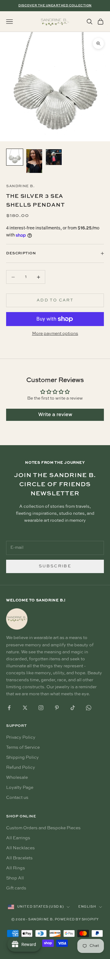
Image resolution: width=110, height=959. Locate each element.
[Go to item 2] (34, 161)
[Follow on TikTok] (73, 708)
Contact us (17, 798)
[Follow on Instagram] (41, 708)
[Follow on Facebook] (9, 708)
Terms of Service (23, 747)
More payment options (55, 334)
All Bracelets (19, 858)
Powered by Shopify (77, 919)
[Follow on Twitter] (25, 708)
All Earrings (18, 838)
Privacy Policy (20, 737)
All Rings (15, 868)
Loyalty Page (19, 787)
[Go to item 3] (53, 157)
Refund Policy (20, 767)
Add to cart (55, 300)
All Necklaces (20, 848)
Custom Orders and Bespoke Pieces (43, 828)
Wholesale (17, 777)
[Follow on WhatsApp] (89, 708)
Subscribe (55, 566)
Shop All (15, 878)
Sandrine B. (20, 186)
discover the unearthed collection (55, 5)
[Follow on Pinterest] (57, 708)
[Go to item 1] (14, 157)
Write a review (55, 414)
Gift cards (16, 888)
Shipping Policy (22, 757)
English (87, 907)
